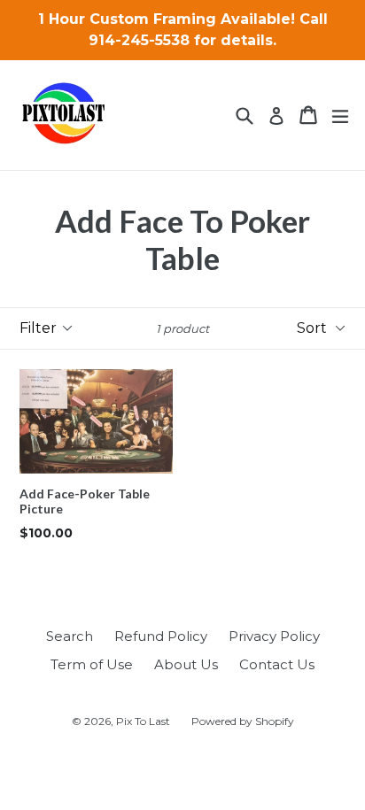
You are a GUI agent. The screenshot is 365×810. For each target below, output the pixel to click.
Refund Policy (160, 636)
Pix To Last (143, 721)
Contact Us (277, 664)
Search (69, 636)
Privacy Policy (274, 636)
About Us (186, 664)
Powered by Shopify (242, 721)
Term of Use (91, 664)
